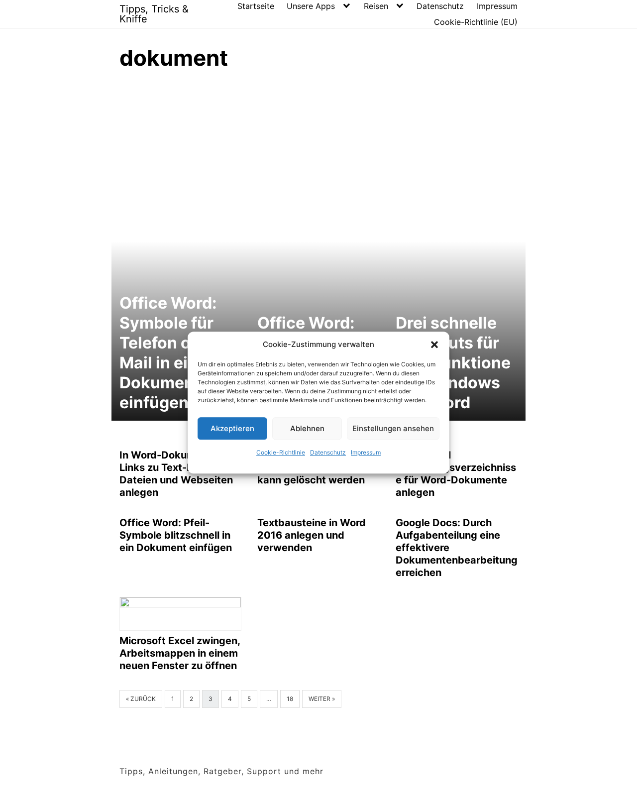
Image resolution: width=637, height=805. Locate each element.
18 (290, 698)
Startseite (255, 6)
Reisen (376, 6)
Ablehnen (307, 428)
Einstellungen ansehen (393, 428)
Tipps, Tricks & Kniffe (154, 14)
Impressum (366, 452)
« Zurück (141, 698)
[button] (434, 344)
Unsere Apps (311, 6)
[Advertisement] (318, 154)
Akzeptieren (232, 428)
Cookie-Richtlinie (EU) (476, 22)
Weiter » (322, 698)
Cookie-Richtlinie (280, 452)
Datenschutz (328, 452)
